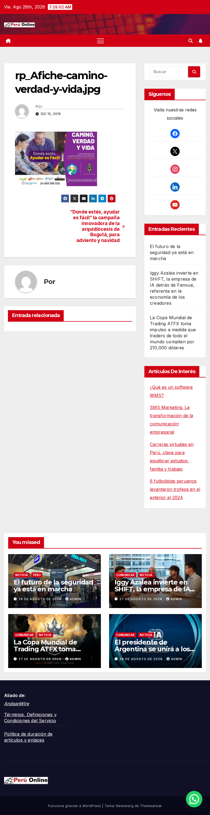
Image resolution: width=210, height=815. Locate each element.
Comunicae (125, 575)
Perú (37, 575)
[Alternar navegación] (100, 40)
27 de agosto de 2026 (141, 599)
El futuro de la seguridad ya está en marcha (172, 252)
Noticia (21, 575)
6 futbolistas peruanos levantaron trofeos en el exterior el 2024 (175, 489)
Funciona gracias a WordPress (75, 806)
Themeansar (151, 806)
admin (75, 599)
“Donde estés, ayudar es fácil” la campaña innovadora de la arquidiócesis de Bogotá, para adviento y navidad (94, 226)
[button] (190, 41)
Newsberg (124, 806)
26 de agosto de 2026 (141, 659)
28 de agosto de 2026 (41, 599)
